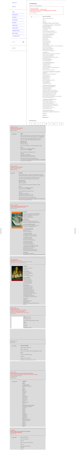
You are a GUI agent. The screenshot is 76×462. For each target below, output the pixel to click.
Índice (37, 159)
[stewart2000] (1, 231)
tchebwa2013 (33, 3)
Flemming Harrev (39, 5)
